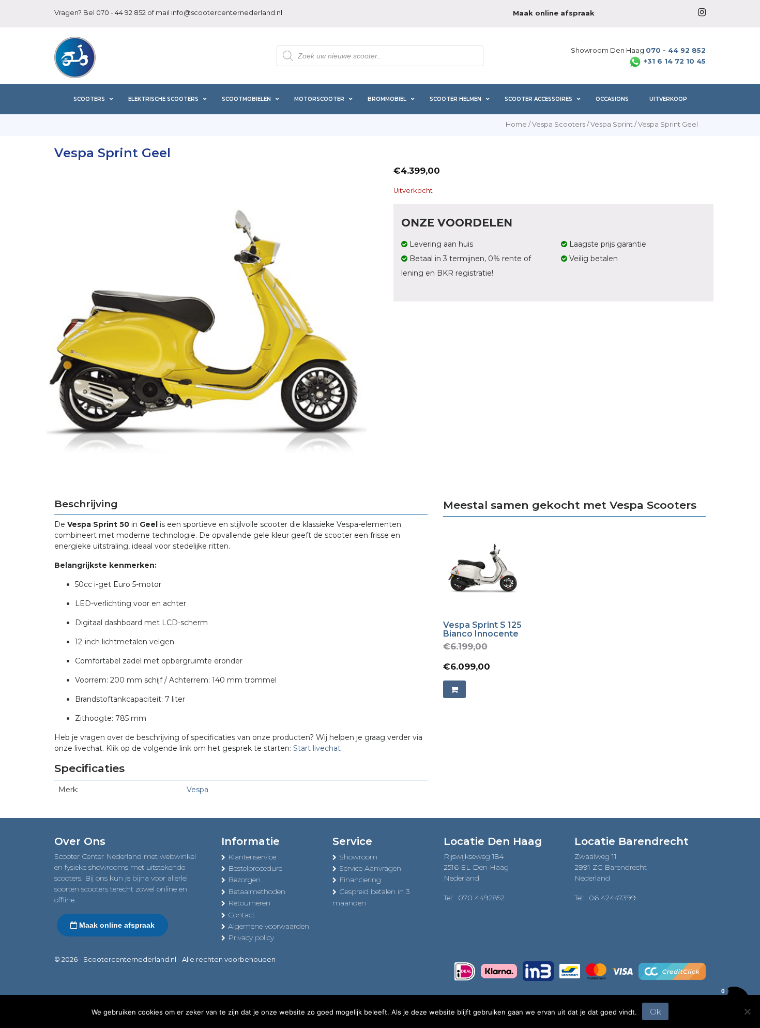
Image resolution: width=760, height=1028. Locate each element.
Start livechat (317, 748)
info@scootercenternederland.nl (226, 12)
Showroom (358, 856)
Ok (655, 1012)
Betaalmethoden (256, 891)
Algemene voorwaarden (268, 926)
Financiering (360, 879)
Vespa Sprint (611, 124)
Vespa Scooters (558, 124)
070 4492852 (481, 897)
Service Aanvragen (370, 868)
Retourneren (249, 903)
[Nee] (747, 1011)
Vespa (197, 789)
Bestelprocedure (255, 868)
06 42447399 (612, 897)
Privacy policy (251, 937)
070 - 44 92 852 (121, 12)
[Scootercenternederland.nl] (75, 56)
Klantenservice (252, 856)
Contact (241, 914)
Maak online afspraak (116, 925)
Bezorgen (244, 879)
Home (516, 124)
